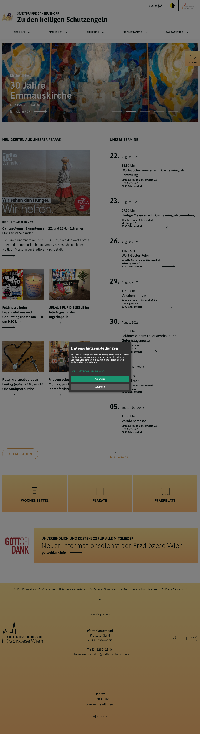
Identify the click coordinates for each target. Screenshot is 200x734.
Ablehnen (100, 387)
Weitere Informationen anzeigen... (88, 371)
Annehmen (100, 379)
